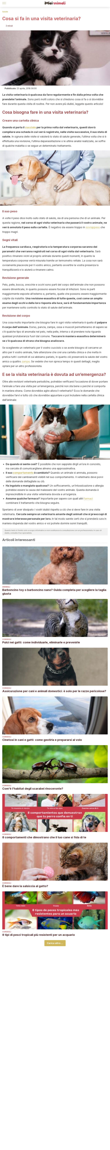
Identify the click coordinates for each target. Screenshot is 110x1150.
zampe (26, 361)
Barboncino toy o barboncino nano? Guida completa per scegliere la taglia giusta (54, 591)
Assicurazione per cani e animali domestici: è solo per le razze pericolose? (54, 691)
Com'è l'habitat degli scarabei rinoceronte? (32, 788)
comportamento (23, 472)
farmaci (88, 498)
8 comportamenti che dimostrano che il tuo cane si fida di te (44, 837)
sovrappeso (93, 227)
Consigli (6, 639)
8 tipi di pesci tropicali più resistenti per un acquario (38, 935)
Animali (6, 587)
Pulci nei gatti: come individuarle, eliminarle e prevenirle (41, 642)
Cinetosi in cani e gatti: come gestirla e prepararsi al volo (42, 740)
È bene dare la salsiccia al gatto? (25, 886)
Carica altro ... (55, 943)
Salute (5, 12)
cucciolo (30, 127)
